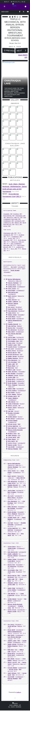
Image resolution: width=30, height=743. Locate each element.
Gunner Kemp (11, 388)
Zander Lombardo (13, 301)
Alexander (7, 272)
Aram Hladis (11, 290)
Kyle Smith (11, 441)
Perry (19, 284)
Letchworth (21, 267)
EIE (21, 341)
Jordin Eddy (11, 377)
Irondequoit (21, 286)
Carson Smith (12, 437)
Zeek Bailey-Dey (13, 292)
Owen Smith (11, 331)
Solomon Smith (12, 396)
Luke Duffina (12, 326)
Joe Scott (14, 267)
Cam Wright (11, 447)
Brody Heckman (15, 270)
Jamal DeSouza (12, 435)
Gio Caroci (11, 307)
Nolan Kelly (11, 379)
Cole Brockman (12, 362)
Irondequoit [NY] (8, 221)
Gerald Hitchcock (13, 354)
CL (20, 283)
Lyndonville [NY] (8, 222)
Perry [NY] (18, 224)
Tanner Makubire (13, 398)
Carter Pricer (12, 443)
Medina (20, 309)
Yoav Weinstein (12, 311)
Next (19, 50)
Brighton (18, 307)
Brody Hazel (11, 381)
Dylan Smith (11, 318)
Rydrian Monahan (13, 448)
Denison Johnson (13, 303)
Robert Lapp (11, 369)
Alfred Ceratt (12, 424)
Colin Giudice (12, 390)
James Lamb (11, 364)
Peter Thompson (12, 385)
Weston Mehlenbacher (14, 279)
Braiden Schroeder (13, 413)
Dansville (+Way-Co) (15, 281)
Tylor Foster (12, 288)
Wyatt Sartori (12, 296)
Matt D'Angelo (12, 339)
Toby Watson (11, 401)
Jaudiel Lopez (12, 345)
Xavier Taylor (12, 407)
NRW (19, 345)
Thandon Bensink (13, 324)
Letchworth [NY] (20, 221)
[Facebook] (20, 12)
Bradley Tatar (12, 433)
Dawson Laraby (12, 445)
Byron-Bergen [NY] (9, 215)
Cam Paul (10, 411)
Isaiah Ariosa (12, 347)
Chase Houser (12, 439)
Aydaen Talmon (12, 314)
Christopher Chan (13, 341)
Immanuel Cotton (13, 375)
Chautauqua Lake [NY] (10, 233)
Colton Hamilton (13, 426)
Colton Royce (12, 284)
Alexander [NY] (8, 214)
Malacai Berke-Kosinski (15, 430)
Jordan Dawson (12, 416)
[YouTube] (28, 12)
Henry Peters (12, 350)
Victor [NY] (7, 226)
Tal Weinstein (12, 330)
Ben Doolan (11, 418)
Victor (19, 316)
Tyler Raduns (12, 394)
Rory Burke (11, 392)
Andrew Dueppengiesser (15, 320)
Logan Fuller (12, 313)
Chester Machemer (13, 283)
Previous (11, 50)
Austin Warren (12, 352)
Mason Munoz (11, 366)
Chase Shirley (12, 299)
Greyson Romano (12, 420)
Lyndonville (20, 381)
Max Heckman (11, 373)
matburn (18, 692)
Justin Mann (11, 337)
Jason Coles (11, 343)
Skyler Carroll (12, 405)
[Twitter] (24, 12)
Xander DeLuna (12, 356)
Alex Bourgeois (12, 360)
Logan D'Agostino (13, 403)
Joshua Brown (12, 286)
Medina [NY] (18, 222)
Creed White (11, 316)
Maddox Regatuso (13, 358)
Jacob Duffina (12, 309)
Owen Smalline (12, 428)
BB (16, 364)
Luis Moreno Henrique (14, 333)
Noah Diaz (11, 367)
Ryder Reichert (12, 371)
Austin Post (11, 328)
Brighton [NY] (17, 214)
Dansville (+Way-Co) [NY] (15, 217)
